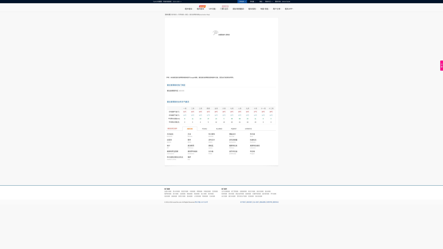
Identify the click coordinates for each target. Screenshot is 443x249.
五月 (216, 108)
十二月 (271, 108)
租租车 (156, 7)
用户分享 (276, 9)
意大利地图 (176, 191)
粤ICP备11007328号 (201, 202)
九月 (247, 108)
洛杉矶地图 (258, 196)
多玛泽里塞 (233, 140)
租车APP (288, 9)
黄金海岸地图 (240, 194)
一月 (184, 108)
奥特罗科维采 (192, 151)
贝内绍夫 (170, 134)
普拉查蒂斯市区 (172, 91)
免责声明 (269, 202)
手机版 (252, 1)
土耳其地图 (197, 196)
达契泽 (169, 140)
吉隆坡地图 (243, 191)
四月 (208, 108)
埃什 (168, 146)
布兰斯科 (211, 134)
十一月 (263, 108)
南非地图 (211, 194)
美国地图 (174, 196)
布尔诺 (252, 134)
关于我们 (243, 202)
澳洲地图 (189, 196)
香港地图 (248, 194)
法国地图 (182, 194)
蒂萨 (189, 157)
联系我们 (249, 202)
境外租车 (188, 9)
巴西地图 (215, 191)
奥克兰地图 (251, 191)
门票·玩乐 (224, 9)
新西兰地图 (181, 196)
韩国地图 (205, 196)
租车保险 (252, 9)
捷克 (186, 14)
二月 (192, 108)
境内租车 (200, 9)
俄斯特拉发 (233, 146)
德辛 (189, 140)
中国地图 (192, 191)
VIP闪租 (212, 9)
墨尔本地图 (232, 196)
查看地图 (181, 91)
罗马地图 (273, 194)
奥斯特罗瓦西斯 (172, 151)
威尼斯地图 (265, 194)
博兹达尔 (232, 134)
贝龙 (189, 134)
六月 (224, 108)
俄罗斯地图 (167, 194)
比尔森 (210, 151)
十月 (255, 108)
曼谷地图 (268, 191)
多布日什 (211, 140)
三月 (200, 108)
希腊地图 (199, 191)
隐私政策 (262, 202)
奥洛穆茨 (191, 146)
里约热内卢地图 (242, 196)
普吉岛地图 (260, 191)
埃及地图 (167, 196)
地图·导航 (264, 9)
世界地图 (181, 14)
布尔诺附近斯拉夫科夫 (175, 157)
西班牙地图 (184, 191)
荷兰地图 (175, 194)
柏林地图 (224, 194)
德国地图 (189, 194)
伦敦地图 (251, 196)
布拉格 (252, 151)
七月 (231, 108)
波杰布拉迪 (233, 151)
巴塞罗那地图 (256, 194)
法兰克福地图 (226, 191)
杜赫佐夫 (253, 140)
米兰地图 (224, 196)
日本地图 (212, 196)
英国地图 (196, 194)
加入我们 (256, 202)
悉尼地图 (231, 194)
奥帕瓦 (210, 146)
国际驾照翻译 (238, 9)
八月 (239, 108)
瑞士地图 (204, 194)
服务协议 (276, 202)
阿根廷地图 (207, 191)
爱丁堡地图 (234, 191)
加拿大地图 (167, 191)
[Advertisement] (221, 175)
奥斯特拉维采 (255, 146)
